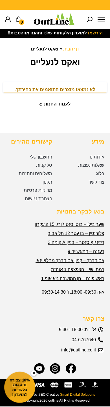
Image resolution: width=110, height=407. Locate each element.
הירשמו (95, 33)
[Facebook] (71, 368)
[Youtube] (39, 368)
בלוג (100, 173)
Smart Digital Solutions (77, 395)
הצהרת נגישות (38, 198)
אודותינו (97, 157)
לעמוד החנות (57, 104)
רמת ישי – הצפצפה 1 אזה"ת (77, 269)
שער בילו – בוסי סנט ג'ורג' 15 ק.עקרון (69, 224)
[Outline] (54, 23)
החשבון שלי (41, 157)
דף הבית (71, 49)
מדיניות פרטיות (38, 190)
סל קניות (44, 165)
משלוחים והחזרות (35, 173)
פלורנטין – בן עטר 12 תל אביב (76, 233)
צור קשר (96, 182)
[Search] (90, 19)
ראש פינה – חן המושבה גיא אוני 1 (72, 278)
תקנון (47, 182)
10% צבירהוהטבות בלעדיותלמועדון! (20, 387)
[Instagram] (55, 368)
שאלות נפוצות (91, 165)
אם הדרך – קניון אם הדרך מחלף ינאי (70, 260)
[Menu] (101, 19)
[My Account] (8, 19)
